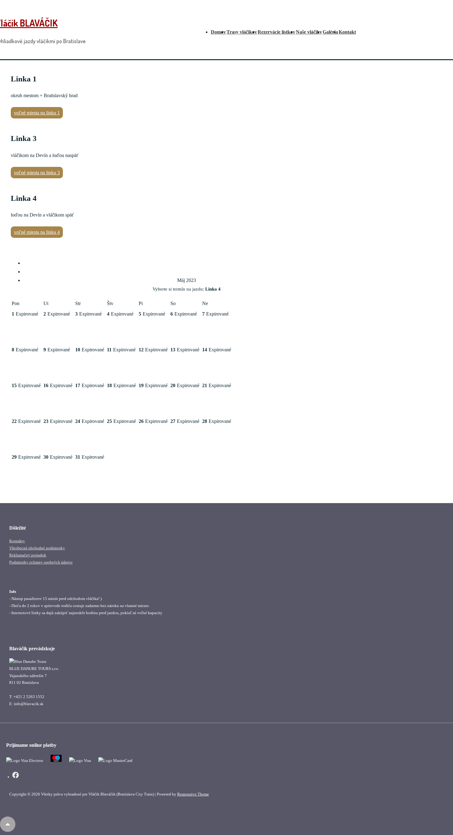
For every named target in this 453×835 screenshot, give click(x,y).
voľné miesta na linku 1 (37, 112)
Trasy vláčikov (241, 32)
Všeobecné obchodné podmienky (37, 548)
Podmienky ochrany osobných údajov (41, 562)
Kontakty (17, 541)
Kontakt (347, 32)
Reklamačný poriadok (27, 555)
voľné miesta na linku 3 (37, 172)
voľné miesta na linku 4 (37, 232)
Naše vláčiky (309, 32)
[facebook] (15, 776)
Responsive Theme (193, 794)
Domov (218, 32)
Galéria (330, 32)
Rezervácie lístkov (276, 32)
